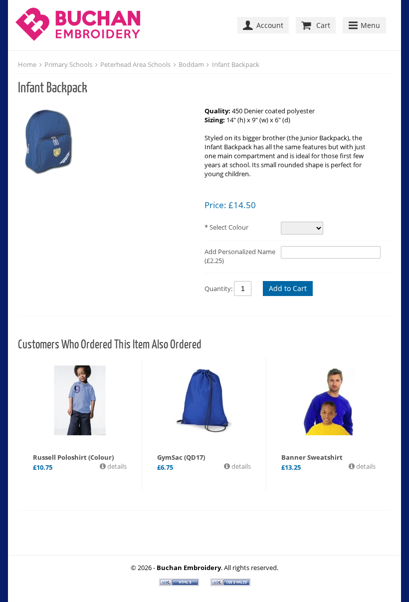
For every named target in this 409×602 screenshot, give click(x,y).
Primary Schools (68, 64)
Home (27, 64)
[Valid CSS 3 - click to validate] (230, 583)
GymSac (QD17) (181, 457)
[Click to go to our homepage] (80, 25)
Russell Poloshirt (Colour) (73, 457)
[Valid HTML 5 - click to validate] (180, 583)
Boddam (191, 64)
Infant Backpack (235, 64)
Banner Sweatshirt (312, 457)
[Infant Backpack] (106, 142)
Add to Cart (288, 288)
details (116, 466)
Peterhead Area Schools (135, 64)
